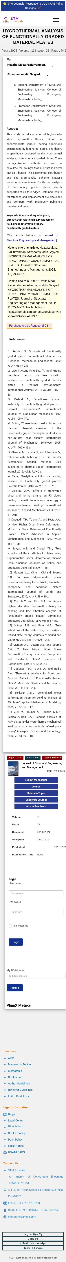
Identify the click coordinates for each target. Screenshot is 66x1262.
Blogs (11, 1114)
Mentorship (15, 1071)
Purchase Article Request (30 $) (29, 325)
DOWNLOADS (16, 1152)
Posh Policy (15, 1139)
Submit (14, 987)
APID (11, 1058)
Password (15, 901)
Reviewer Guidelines (20, 1089)
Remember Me (20, 925)
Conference (15, 1077)
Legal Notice (16, 1145)
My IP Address (15, 970)
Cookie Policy (16, 1133)
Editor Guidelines (18, 1096)
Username (15, 883)
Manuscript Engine (19, 1064)
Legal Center (15, 1120)
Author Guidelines (19, 1083)
